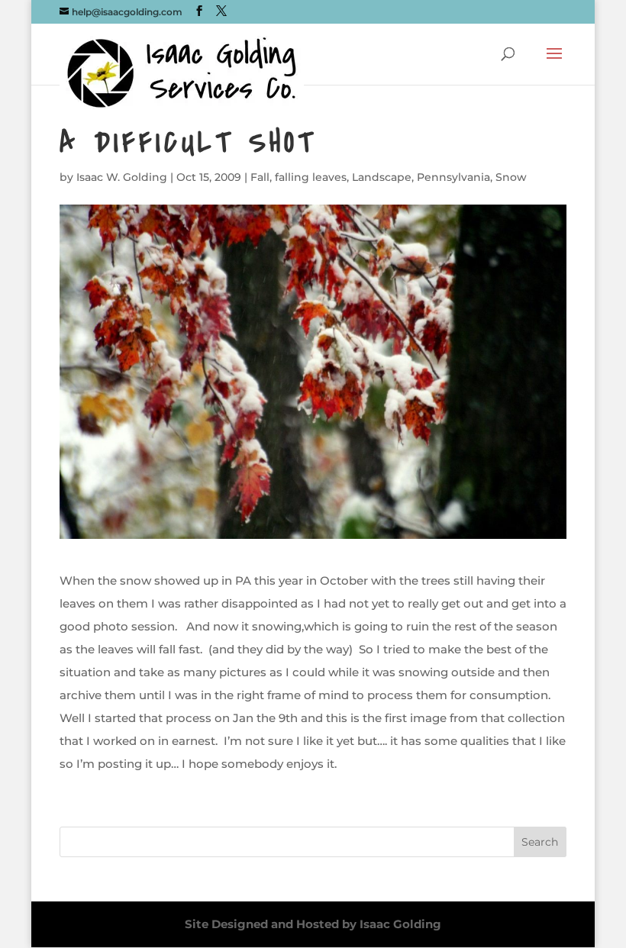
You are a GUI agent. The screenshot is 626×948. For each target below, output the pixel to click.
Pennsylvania (453, 177)
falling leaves (311, 177)
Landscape (381, 177)
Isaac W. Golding (121, 177)
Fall (259, 177)
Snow (511, 177)
